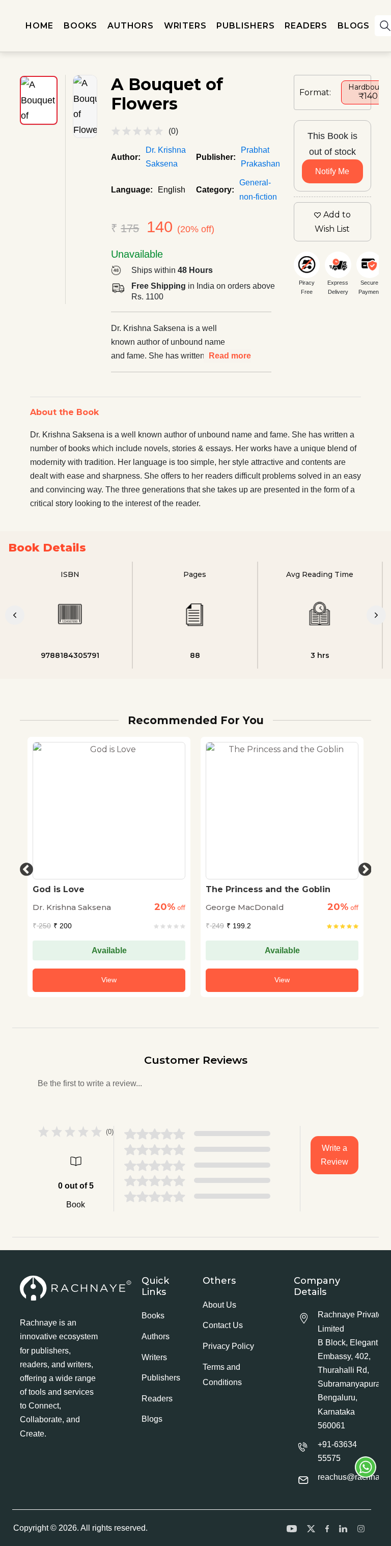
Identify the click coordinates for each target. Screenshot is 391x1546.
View (109, 980)
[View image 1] (39, 100)
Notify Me (332, 171)
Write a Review (334, 1155)
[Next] (376, 615)
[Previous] (14, 615)
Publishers (161, 1377)
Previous (24, 867)
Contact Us (223, 1325)
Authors (156, 1336)
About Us (219, 1305)
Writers (154, 1357)
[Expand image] (85, 106)
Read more (230, 355)
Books (153, 1315)
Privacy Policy (228, 1346)
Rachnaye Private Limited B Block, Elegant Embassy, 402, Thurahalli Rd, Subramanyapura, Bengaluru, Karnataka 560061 (350, 1370)
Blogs (152, 1419)
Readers (157, 1398)
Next (362, 867)
